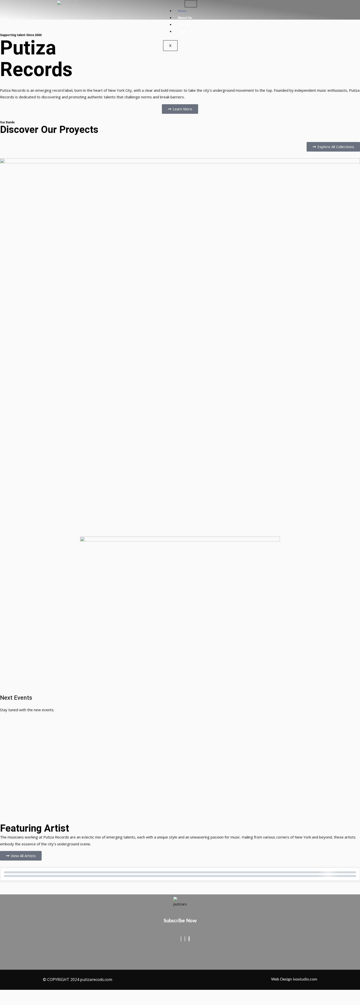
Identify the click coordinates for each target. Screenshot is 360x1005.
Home (182, 11)
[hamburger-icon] (191, 3)
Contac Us (185, 31)
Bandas (183, 24)
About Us (185, 18)
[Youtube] (189, 938)
